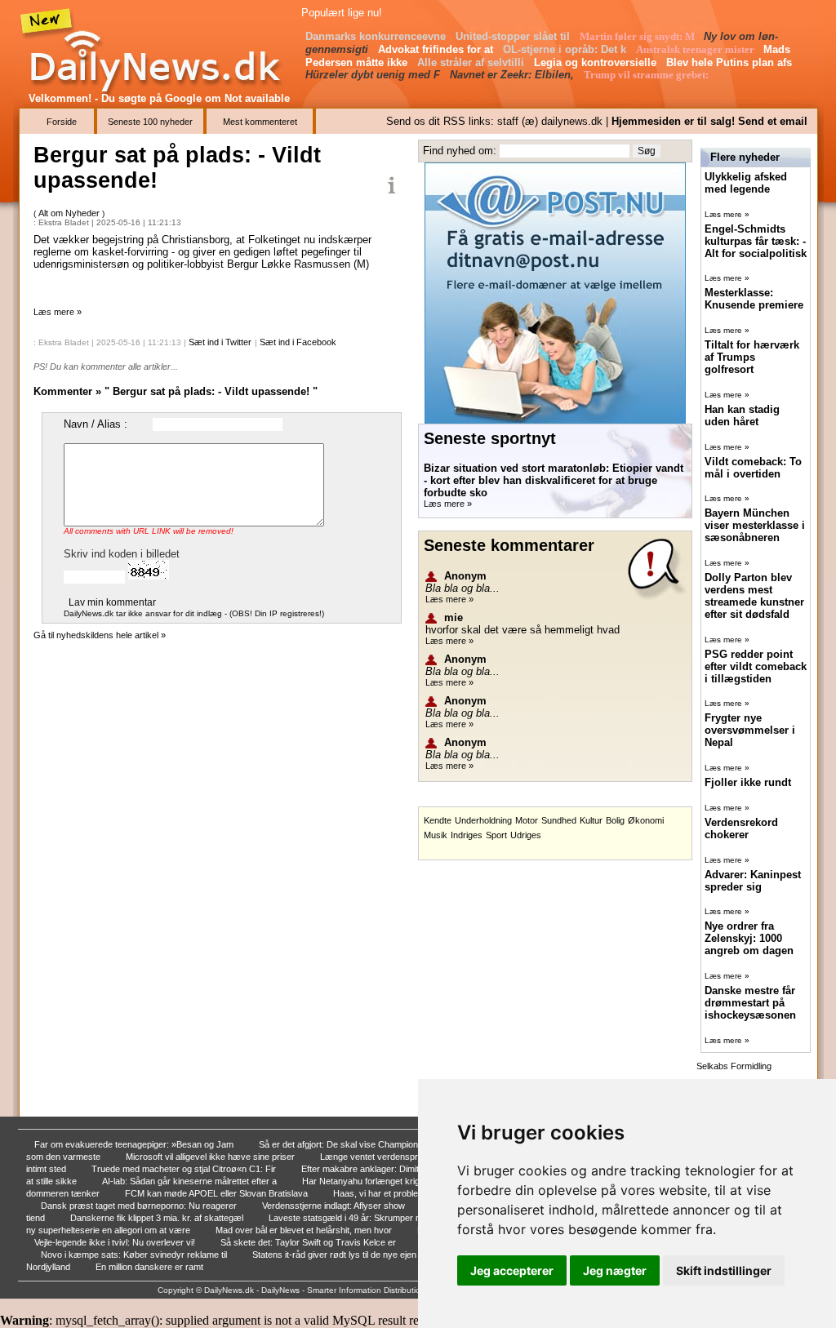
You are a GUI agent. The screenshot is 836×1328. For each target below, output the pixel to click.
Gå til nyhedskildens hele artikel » (99, 635)
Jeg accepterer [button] (512, 1270)
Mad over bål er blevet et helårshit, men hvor (305, 1230)
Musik (435, 835)
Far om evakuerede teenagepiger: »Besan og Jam (135, 1144)
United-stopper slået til (514, 36)
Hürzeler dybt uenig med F (374, 75)
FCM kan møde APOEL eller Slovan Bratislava (217, 1193)
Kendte (437, 820)
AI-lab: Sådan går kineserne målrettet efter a (190, 1181)
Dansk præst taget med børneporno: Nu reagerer (140, 1205)
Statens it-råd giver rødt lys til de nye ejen (335, 1254)
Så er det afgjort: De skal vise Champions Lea (350, 1144)
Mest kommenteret (260, 122)
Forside (62, 122)
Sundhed (558, 820)
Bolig (615, 820)
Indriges (466, 835)
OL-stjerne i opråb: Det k (566, 49)
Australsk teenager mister (696, 49)
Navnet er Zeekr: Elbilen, (513, 75)
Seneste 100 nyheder (150, 122)
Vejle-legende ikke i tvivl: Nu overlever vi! (116, 1242)
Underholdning (483, 820)
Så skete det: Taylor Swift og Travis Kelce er (309, 1242)
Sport (496, 835)
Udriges (525, 835)
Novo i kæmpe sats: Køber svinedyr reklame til (135, 1254)
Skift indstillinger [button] (724, 1270)
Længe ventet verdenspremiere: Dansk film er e (416, 1156)
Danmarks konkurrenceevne (377, 36)
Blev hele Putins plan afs (730, 62)
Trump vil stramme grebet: (647, 75)
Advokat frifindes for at (437, 49)
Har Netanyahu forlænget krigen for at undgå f (394, 1181)
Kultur (591, 820)
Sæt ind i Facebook (298, 342)
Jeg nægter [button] (615, 1270)
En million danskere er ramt (151, 1267)
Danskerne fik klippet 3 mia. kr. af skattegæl (158, 1218)
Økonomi (646, 820)
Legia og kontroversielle (597, 62)
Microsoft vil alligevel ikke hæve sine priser (211, 1156)
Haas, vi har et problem (380, 1193)
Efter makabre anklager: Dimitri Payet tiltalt (386, 1169)
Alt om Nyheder (70, 213)
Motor (526, 820)
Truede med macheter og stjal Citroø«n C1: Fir (184, 1169)
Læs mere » (57, 312)
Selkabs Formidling (734, 1066)
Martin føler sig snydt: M (638, 36)
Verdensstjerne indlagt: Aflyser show (334, 1205)
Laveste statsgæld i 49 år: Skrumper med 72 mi (364, 1218)
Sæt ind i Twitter (220, 342)
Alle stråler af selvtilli (472, 62)
